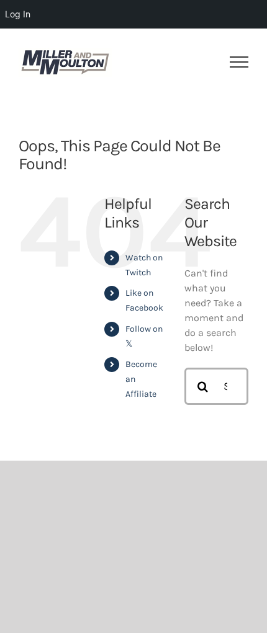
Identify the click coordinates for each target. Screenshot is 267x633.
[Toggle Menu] (239, 62)
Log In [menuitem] (17, 14)
